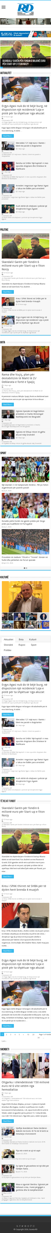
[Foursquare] (31, 1226)
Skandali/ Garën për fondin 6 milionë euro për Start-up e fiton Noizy (23, 62)
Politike (4, 230)
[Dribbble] (28, 1226)
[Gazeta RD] (26, 8)
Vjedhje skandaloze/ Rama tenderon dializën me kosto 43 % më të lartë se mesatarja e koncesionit (32, 1131)
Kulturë (4, 577)
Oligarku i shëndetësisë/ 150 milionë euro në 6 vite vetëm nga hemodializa (25, 1086)
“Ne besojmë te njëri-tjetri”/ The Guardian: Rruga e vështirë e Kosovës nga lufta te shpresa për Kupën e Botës (24, 488)
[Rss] (17, 1226)
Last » (4, 1041)
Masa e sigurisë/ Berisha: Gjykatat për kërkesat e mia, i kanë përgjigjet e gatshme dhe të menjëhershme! (32, 1187)
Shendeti (8, 645)
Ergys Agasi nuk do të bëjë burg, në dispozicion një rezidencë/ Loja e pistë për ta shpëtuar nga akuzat (24, 109)
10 (28, 1035)
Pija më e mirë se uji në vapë (28, 1151)
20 (33, 1035)
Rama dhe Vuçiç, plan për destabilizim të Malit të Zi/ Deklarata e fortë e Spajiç (19, 378)
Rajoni (22, 645)
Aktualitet (5, 73)
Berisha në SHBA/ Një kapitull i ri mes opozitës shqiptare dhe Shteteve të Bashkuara (32, 166)
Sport (3, 453)
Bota (2, 342)
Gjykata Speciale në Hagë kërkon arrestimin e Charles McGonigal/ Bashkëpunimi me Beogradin (30, 414)
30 (39, 1038)
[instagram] (33, 1226)
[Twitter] (22, 1226)
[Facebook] (20, 1226)
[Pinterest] (25, 1226)
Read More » (7, 136)
